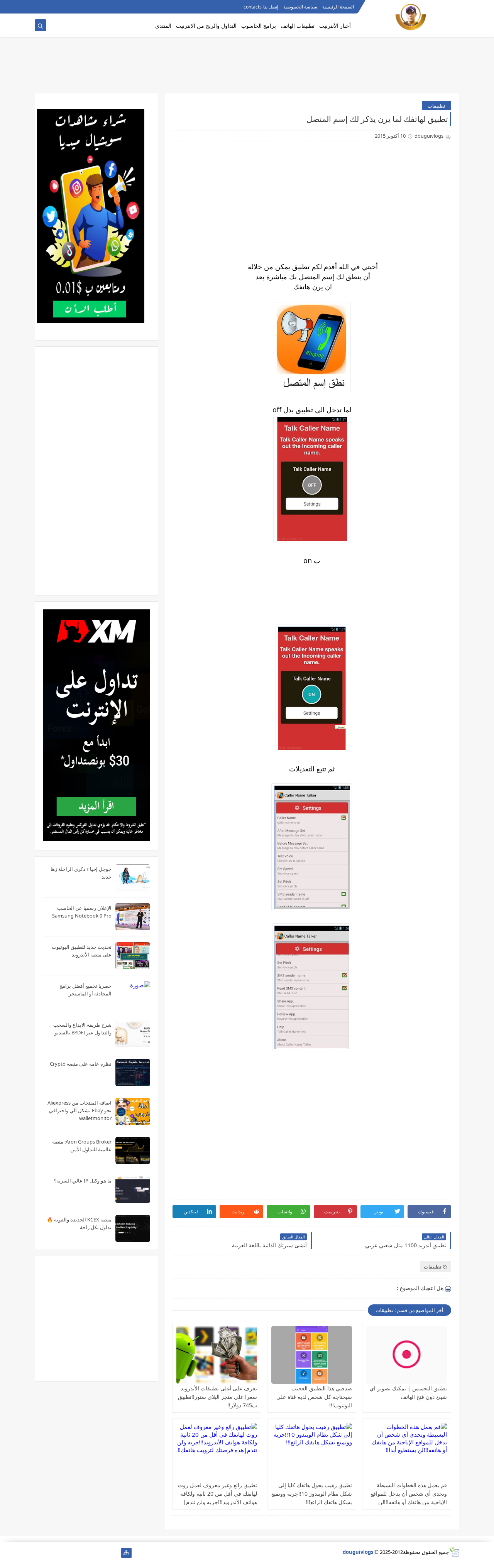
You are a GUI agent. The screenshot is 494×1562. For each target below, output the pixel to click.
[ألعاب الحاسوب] (101, 1553)
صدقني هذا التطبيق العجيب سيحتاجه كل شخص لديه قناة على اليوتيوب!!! (314, 1397)
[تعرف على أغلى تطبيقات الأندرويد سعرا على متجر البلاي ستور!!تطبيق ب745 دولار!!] (216, 1355)
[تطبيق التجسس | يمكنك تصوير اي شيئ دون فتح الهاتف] (406, 1355)
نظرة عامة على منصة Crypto (81, 1063)
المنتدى (163, 25)
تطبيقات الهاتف (298, 25)
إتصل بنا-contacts (261, 6)
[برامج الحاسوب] (114, 1553)
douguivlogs (358, 1552)
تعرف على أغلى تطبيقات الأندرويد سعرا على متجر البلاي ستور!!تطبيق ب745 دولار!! (217, 1397)
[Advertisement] (247, 68)
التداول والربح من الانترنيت (206, 25)
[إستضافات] (77, 1553)
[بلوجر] (64, 1553)
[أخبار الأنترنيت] (52, 1553)
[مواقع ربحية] (89, 1553)
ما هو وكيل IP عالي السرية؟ (83, 1180)
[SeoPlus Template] (454, 1552)
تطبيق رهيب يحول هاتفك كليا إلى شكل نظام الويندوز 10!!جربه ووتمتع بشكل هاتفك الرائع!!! (311, 1493)
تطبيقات (436, 105)
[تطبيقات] (40, 1553)
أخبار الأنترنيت (335, 25)
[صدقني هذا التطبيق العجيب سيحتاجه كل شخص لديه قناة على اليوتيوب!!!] (311, 1355)
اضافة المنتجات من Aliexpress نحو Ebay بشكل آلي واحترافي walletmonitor (79, 1110)
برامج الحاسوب (258, 25)
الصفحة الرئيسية (338, 6)
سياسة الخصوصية (300, 6)
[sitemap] (126, 1553)
